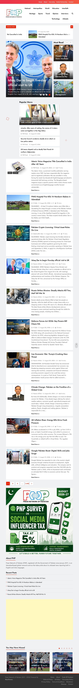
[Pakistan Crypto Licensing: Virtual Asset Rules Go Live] (18, 233)
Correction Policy (67, 679)
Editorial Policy (48, 679)
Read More (34, 190)
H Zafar (35, 203)
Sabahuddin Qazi (38, 234)
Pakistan (16, 208)
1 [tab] (41, 95)
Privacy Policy (45, 682)
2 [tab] (44, 95)
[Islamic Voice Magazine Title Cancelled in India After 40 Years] (29, 69)
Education (55, 8)
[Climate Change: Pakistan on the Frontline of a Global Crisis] (18, 393)
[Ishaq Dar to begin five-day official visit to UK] (18, 266)
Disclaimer (69, 682)
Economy (11, 239)
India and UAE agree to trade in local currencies (37, 122)
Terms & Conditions (58, 682)
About (45, 2)
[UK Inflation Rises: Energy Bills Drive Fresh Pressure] (18, 426)
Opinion (55, 13)
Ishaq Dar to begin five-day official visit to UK (50, 260)
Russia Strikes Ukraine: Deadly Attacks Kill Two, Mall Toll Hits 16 (27, 594)
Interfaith (65, 8)
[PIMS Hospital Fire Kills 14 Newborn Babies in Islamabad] (25, 34)
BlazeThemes (9, 679)
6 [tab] (71, 648)
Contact (71, 2)
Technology (56, 19)
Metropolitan (37, 8)
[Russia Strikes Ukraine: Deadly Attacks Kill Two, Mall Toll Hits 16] (18, 296)
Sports (40, 13)
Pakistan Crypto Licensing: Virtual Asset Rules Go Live (24, 586)
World (47, 8)
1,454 (27, 483)
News (10, 75)
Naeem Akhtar (37, 264)
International (26, 119)
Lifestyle (65, 19)
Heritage (32, 13)
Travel (48, 13)
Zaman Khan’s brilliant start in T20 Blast (39, 662)
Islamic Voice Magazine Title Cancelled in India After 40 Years (24, 85)
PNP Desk (25, 134)
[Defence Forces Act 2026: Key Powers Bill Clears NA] (18, 327)
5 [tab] (69, 648)
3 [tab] (47, 95)
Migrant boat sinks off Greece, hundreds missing (16, 662)
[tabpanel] (29, 69)
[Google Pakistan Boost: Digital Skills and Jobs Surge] (18, 456)
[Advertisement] (39, 619)
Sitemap (63, 684)
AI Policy (57, 679)
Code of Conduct (67, 677)
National (27, 8)
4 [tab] (50, 95)
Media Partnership (61, 2)
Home (40, 2)
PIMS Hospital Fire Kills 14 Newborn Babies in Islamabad (25, 582)
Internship (52, 2)
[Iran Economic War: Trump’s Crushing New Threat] (18, 360)
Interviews (64, 13)
